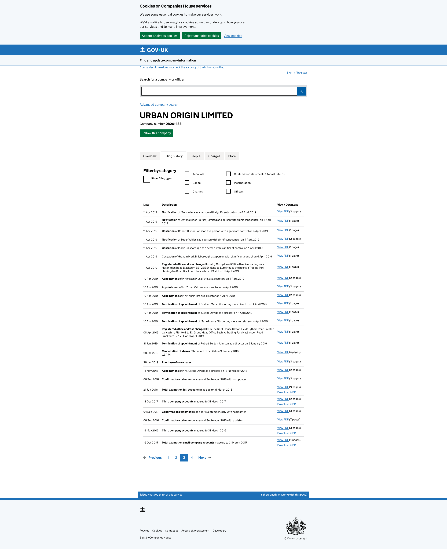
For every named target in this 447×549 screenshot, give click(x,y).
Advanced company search (159, 105)
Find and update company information (168, 60)
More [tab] (232, 156)
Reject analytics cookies (201, 36)
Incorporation (242, 182)
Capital (197, 182)
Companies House (160, 537)
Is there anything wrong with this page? (284, 494)
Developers (219, 530)
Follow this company (156, 133)
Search (301, 91)
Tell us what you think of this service (161, 494)
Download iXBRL (287, 392)
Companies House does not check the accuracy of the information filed (182, 67)
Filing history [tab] (173, 156)
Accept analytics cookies (160, 36)
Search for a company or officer (162, 79)
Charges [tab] (214, 156)
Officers (239, 191)
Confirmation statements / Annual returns (259, 174)
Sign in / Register (297, 72)
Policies (144, 530)
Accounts (198, 174)
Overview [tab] (150, 156)
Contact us (171, 530)
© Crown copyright (295, 538)
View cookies (233, 35)
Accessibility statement (195, 530)
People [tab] (195, 156)
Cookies (157, 530)
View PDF (283, 211)
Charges (198, 191)
